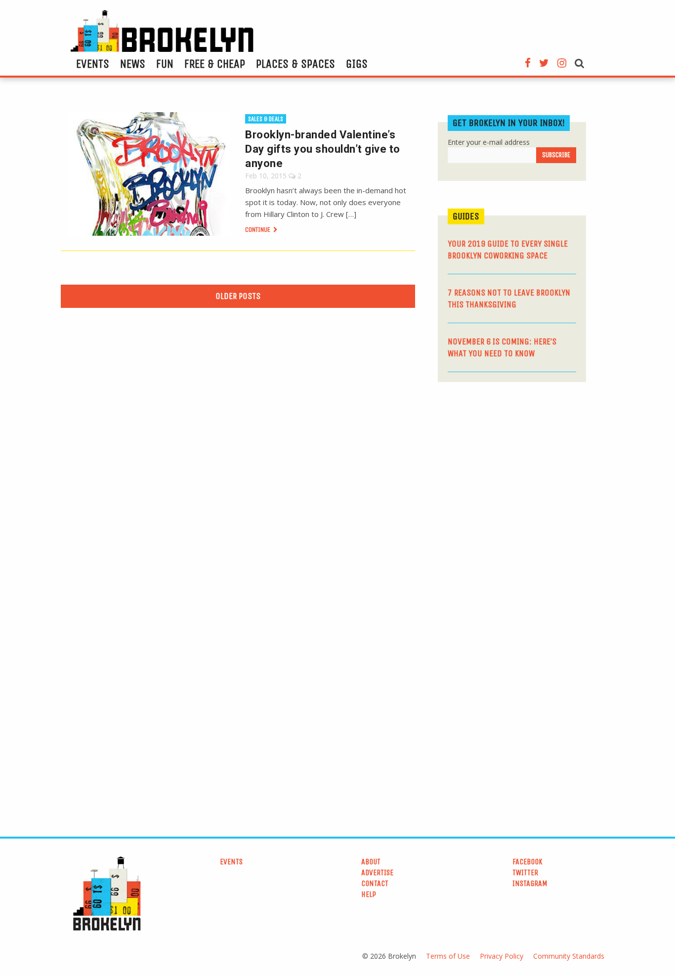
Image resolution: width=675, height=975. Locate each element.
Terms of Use (448, 956)
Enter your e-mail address (489, 142)
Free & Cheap (214, 64)
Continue (258, 229)
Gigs (357, 64)
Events (92, 64)
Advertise (377, 872)
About (370, 861)
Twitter (525, 872)
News (132, 64)
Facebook (527, 861)
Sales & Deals (265, 119)
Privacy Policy (501, 956)
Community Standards (568, 956)
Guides (466, 216)
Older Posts (237, 296)
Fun (164, 64)
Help (368, 894)
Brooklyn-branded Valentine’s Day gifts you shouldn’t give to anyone (322, 149)
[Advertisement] (512, 466)
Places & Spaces (295, 64)
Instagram (530, 883)
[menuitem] (93, 64)
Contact (374, 883)
